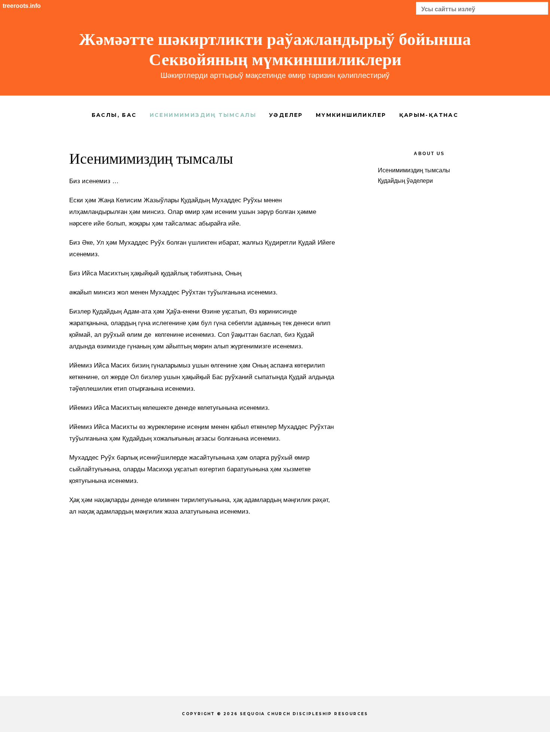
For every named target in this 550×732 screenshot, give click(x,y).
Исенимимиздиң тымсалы (414, 170)
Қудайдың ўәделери (405, 181)
